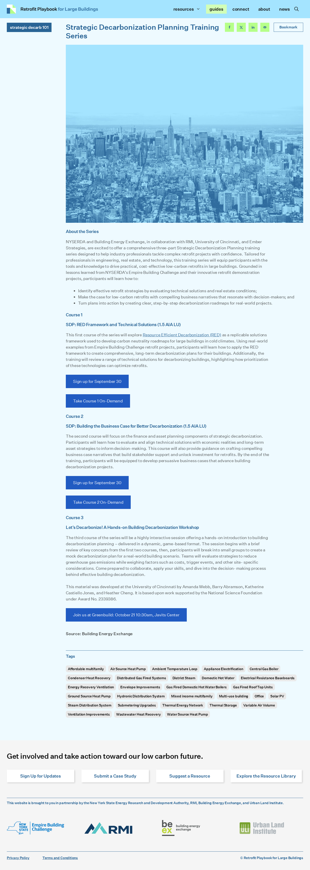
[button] (296, 9)
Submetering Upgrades (137, 705)
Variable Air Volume (259, 705)
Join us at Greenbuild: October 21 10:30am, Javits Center (126, 614)
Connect (240, 9)
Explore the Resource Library (266, 776)
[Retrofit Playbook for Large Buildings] (52, 9)
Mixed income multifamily (192, 696)
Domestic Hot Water (218, 678)
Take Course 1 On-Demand (98, 401)
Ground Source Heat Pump (89, 696)
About (264, 9)
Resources (183, 9)
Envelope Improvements (140, 687)
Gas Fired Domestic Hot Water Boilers (196, 687)
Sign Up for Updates (40, 776)
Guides (216, 9)
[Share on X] (241, 27)
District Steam (183, 678)
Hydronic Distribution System (141, 696)
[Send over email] (264, 27)
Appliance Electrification (223, 669)
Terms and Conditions (60, 857)
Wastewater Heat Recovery (138, 714)
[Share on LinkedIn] (253, 27)
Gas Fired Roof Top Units (253, 687)
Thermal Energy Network (182, 705)
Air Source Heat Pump (128, 669)
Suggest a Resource (189, 776)
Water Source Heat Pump (187, 714)
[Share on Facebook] (229, 27)
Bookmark (288, 27)
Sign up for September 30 (97, 381)
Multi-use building (233, 696)
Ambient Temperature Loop (174, 669)
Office (259, 696)
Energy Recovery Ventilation (91, 687)
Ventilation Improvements (89, 714)
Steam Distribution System (89, 705)
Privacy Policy (18, 857)
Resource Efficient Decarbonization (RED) (182, 334)
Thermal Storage (223, 705)
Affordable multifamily (86, 669)
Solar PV (277, 696)
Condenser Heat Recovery (89, 678)
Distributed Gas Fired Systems (141, 678)
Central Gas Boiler (264, 669)
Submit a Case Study (115, 776)
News (284, 9)
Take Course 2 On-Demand (98, 502)
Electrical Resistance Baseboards (268, 678)
